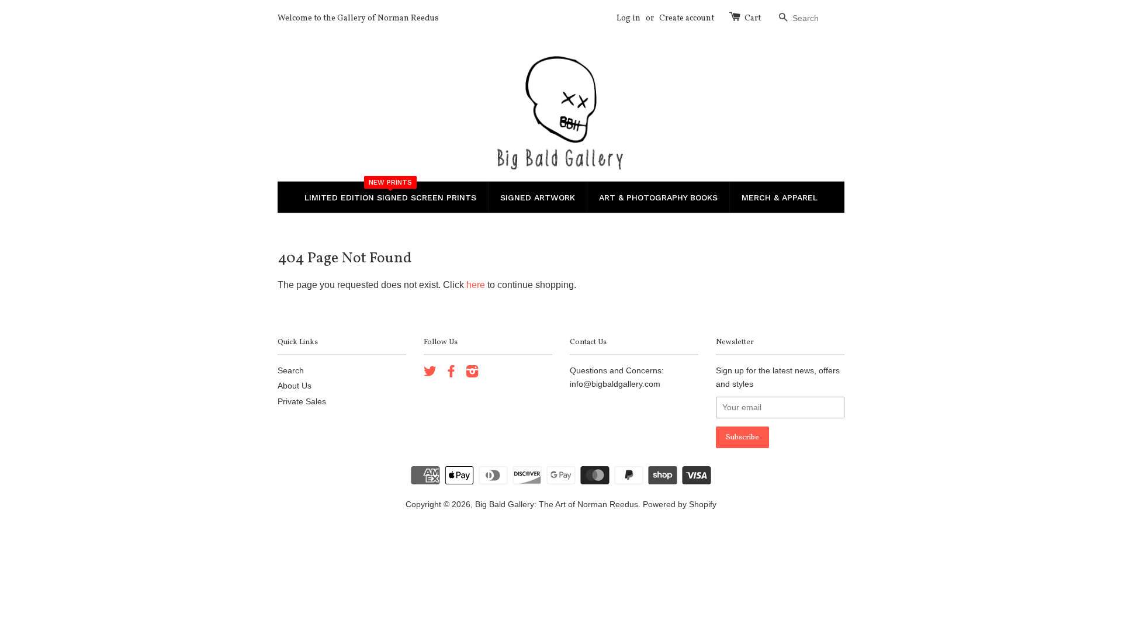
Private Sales (302, 401)
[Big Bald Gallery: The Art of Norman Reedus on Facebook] (451, 373)
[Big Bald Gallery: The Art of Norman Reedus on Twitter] (430, 373)
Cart (752, 18)
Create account (686, 18)
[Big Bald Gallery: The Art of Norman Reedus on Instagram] (472, 373)
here (475, 285)
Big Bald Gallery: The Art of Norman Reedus (556, 504)
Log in (628, 18)
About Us (294, 386)
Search (291, 370)
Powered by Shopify (679, 504)
